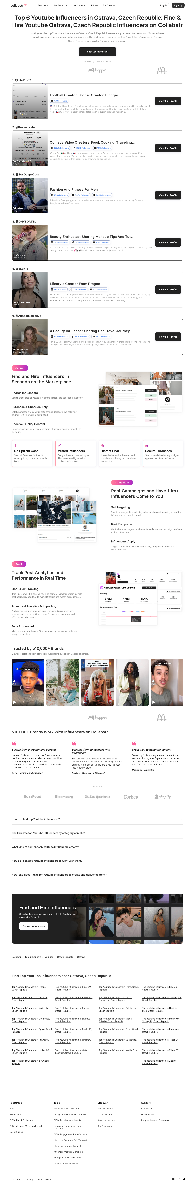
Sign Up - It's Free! (97, 51)
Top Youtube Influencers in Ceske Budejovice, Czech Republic (115, 999)
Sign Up (178, 5)
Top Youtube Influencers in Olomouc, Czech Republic (30, 999)
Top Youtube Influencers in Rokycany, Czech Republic (30, 1041)
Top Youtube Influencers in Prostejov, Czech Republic (160, 1030)
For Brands (59, 5)
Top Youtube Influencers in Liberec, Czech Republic (159, 988)
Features (42, 5)
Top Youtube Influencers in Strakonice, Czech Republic (118, 1041)
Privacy (30, 1179)
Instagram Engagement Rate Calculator (68, 1127)
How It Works (147, 1114)
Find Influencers (105, 1108)
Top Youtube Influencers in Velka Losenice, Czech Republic (71, 1051)
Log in (163, 5)
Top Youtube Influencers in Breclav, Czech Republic (72, 1009)
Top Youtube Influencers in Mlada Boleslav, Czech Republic (115, 1020)
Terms (39, 1179)
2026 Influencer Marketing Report (26, 1126)
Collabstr (16, 957)
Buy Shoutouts (105, 1126)
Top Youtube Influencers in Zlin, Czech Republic (31, 1062)
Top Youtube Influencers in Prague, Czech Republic (29, 988)
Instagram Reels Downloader (68, 1157)
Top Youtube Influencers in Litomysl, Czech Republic (73, 1020)
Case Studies (16, 1132)
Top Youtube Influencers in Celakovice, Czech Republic (118, 1009)
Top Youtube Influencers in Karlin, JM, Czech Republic (30, 1009)
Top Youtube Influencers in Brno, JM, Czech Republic (73, 988)
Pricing (94, 5)
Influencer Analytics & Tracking (68, 1152)
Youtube (49, 957)
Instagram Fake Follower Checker (70, 1114)
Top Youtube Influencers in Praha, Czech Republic (119, 988)
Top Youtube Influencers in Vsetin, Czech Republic (119, 1051)
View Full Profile (168, 101)
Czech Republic (65, 957)
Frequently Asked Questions (155, 1120)
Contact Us (146, 1108)
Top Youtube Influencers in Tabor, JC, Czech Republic (160, 1041)
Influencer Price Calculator (66, 1108)
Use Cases (78, 5)
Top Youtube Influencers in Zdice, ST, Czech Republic (160, 1051)
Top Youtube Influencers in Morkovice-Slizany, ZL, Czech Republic (161, 1020)
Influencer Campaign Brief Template (71, 1140)
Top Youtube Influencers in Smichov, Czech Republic (73, 1041)
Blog (12, 1108)
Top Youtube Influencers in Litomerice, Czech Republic (31, 1020)
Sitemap (48, 1179)
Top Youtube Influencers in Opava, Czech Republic (32, 1030)
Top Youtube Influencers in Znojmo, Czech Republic (159, 1062)
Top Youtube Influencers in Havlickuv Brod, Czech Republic (160, 1009)
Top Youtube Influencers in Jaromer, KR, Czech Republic (162, 999)
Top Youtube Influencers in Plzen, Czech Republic (118, 1030)
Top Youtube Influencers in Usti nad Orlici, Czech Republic (32, 1051)
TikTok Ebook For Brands (21, 1120)
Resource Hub (16, 1114)
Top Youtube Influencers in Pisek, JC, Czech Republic (73, 1030)
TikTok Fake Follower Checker (68, 1120)
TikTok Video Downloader (66, 1163)
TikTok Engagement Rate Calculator (71, 1134)
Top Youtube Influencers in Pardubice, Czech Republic (74, 999)
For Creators (109, 5)
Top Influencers (33, 957)
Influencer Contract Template (68, 1146)
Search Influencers (34, 926)
